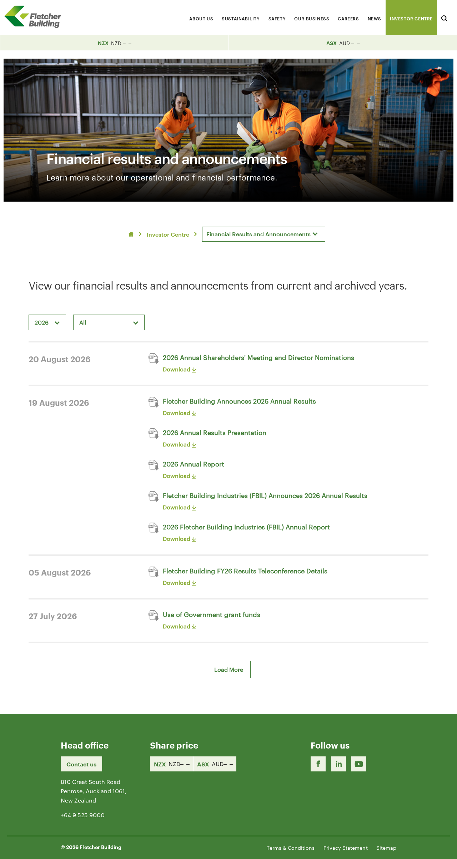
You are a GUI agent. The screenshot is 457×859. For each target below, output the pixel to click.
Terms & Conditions (291, 847)
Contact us (81, 764)
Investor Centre (168, 234)
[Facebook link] (318, 763)
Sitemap (386, 847)
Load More (228, 669)
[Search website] (444, 17)
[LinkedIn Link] (338, 763)
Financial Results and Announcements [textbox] (258, 234)
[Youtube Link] (358, 763)
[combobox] (263, 234)
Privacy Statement (345, 847)
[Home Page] (36, 17)
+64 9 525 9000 (83, 815)
